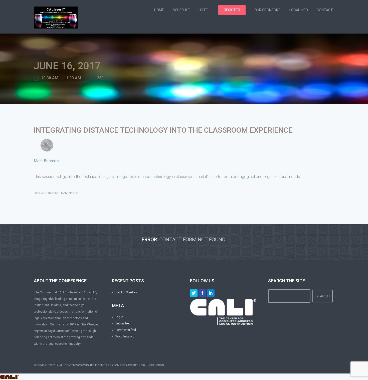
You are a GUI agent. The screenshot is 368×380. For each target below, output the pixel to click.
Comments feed (125, 330)
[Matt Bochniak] (47, 145)
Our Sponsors (267, 10)
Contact (325, 10)
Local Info (298, 10)
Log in (119, 317)
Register (232, 10)
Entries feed (122, 323)
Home (159, 10)
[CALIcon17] (56, 17)
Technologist (69, 193)
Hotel (204, 10)
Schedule (181, 10)
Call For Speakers (126, 292)
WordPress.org (124, 336)
